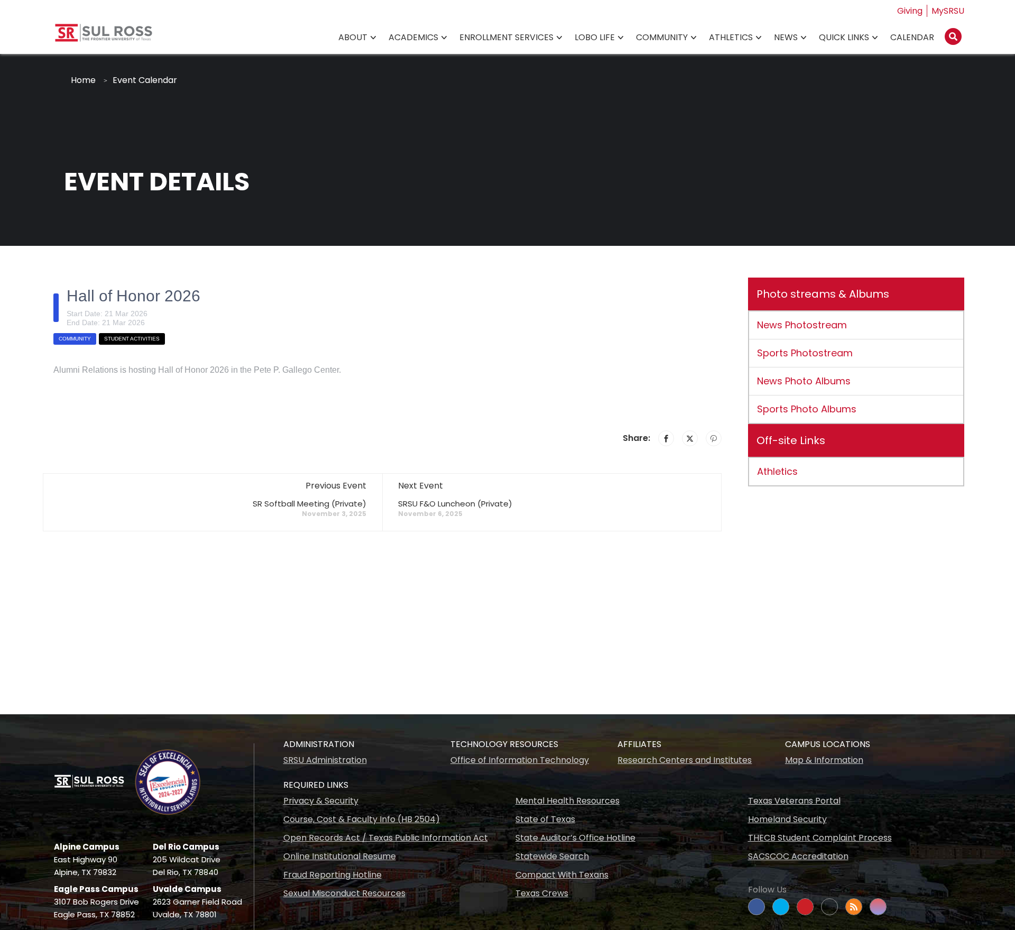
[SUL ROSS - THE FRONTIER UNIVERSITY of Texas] (103, 37)
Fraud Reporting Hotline (332, 875)
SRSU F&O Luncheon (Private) (455, 503)
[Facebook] (666, 438)
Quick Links (844, 37)
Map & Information (824, 760)
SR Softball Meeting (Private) (309, 503)
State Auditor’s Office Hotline (575, 838)
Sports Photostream (805, 353)
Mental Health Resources (567, 801)
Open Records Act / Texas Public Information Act (385, 838)
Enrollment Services (506, 37)
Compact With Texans (561, 875)
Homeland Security (787, 819)
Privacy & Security (320, 801)
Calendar (912, 37)
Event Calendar (145, 80)
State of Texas (545, 819)
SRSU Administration (325, 760)
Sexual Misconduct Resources (344, 893)
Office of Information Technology (519, 760)
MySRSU (947, 11)
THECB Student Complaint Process (820, 838)
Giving (909, 11)
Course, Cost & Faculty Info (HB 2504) (361, 819)
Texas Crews (541, 893)
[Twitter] (690, 438)
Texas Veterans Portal (794, 801)
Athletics (731, 37)
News (786, 37)
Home (83, 80)
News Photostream (802, 325)
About (352, 37)
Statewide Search (552, 856)
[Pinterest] (714, 438)
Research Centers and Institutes (684, 760)
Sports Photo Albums (806, 409)
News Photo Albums (804, 381)
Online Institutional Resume (339, 856)
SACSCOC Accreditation (798, 856)
